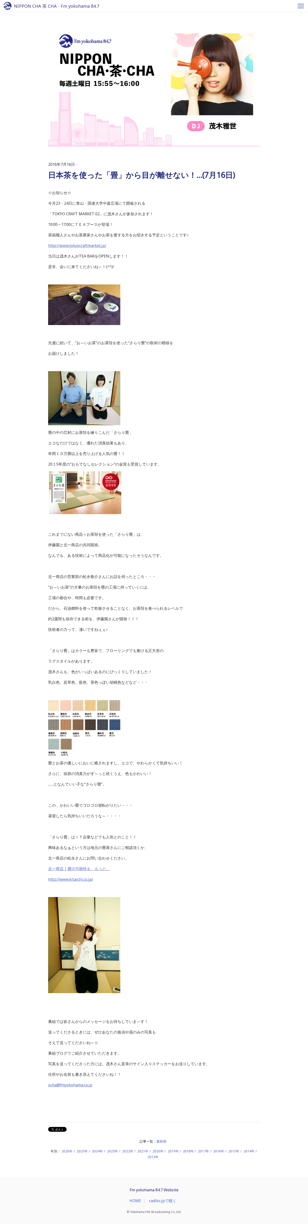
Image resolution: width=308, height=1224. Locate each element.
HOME (135, 1200)
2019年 (173, 1151)
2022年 (127, 1151)
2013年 (153, 1157)
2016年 (218, 1151)
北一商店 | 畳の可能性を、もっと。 (79, 868)
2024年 (97, 1151)
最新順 (161, 1141)
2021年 (142, 1151)
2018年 (188, 1151)
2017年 (203, 1151)
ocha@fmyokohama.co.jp (70, 1085)
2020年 (158, 1151)
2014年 (249, 1151)
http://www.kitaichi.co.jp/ (70, 879)
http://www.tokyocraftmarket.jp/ (77, 245)
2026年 (67, 1151)
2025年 (82, 1151)
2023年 (112, 1151)
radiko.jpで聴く (162, 1200)
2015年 (233, 1151)
